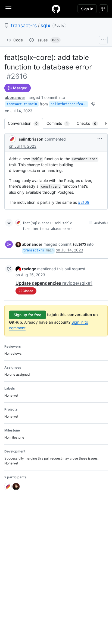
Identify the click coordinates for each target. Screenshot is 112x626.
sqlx (45, 25)
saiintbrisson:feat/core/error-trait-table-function (69, 104)
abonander (15, 97)
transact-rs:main (22, 104)
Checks (89, 123)
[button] (100, 138)
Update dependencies (53, 283)
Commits (59, 123)
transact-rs (24, 25)
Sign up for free (27, 314)
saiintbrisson (31, 139)
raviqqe (29, 268)
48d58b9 (101, 223)
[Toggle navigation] (8, 8)
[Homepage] (56, 8)
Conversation (25, 123)
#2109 (83, 202)
